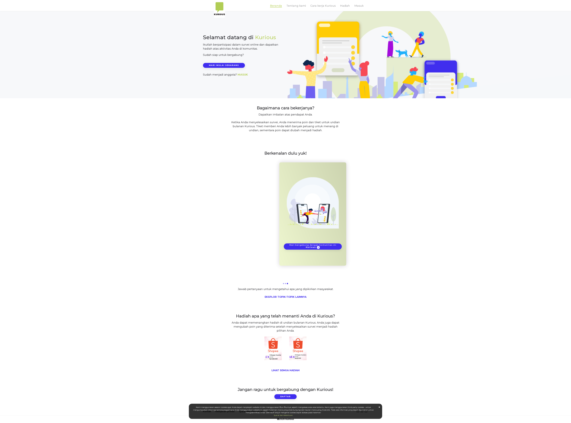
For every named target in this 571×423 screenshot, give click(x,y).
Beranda (276, 5)
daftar (285, 396)
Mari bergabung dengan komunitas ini (285, 246)
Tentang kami (296, 5)
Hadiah (345, 5)
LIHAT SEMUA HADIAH (286, 370)
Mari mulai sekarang (224, 65)
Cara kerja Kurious (323, 5)
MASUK (243, 74)
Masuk (359, 5)
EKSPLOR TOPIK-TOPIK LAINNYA (285, 296)
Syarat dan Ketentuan (283, 415)
